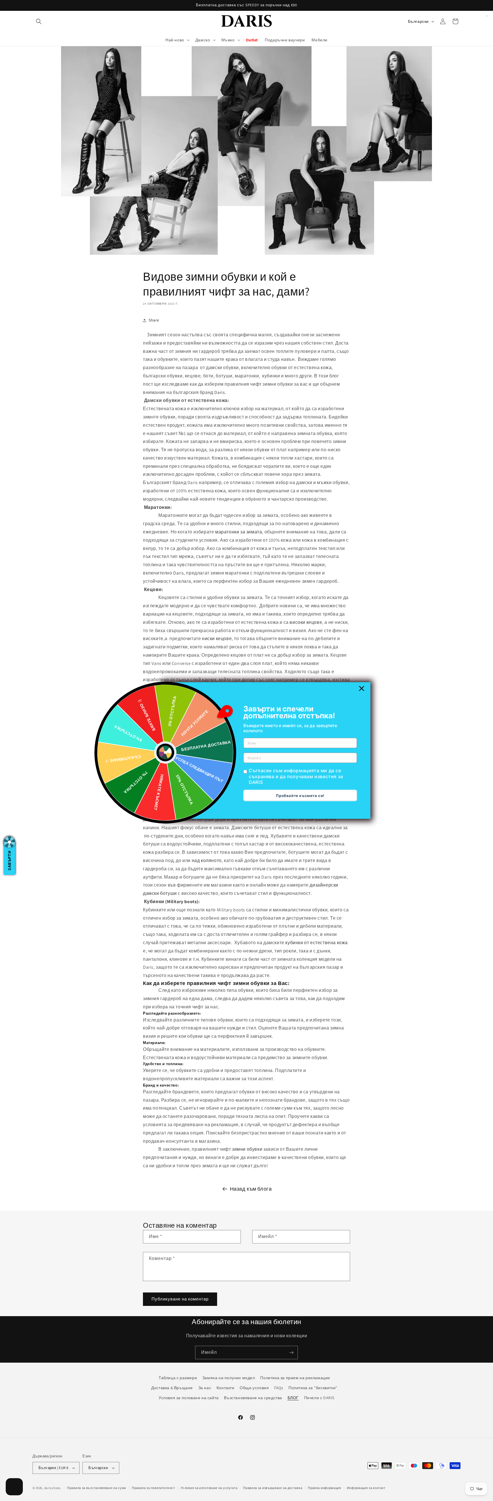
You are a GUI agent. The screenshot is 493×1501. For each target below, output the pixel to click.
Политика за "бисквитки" (313, 1387)
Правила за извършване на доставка (272, 1488)
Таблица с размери (178, 1377)
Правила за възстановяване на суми (96, 1488)
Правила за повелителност (153, 1488)
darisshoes (52, 1488)
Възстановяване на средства (253, 1397)
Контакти (226, 1387)
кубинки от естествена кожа (316, 943)
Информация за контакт (366, 1488)
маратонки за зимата (238, 532)
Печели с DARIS (319, 1397)
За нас (204, 1387)
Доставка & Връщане (172, 1387)
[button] (39, 21)
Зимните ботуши (161, 811)
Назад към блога (251, 1189)
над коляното (207, 860)
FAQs (278, 1387)
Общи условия (254, 1387)
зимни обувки (247, 1149)
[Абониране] (291, 1352)
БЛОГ (293, 1397)
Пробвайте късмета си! (300, 795)
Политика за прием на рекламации (295, 1377)
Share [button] (154, 320)
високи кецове (306, 622)
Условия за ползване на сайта (189, 1397)
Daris (219, 392)
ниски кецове (217, 639)
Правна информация (324, 1488)
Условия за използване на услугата (209, 1488)
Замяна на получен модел (228, 1377)
